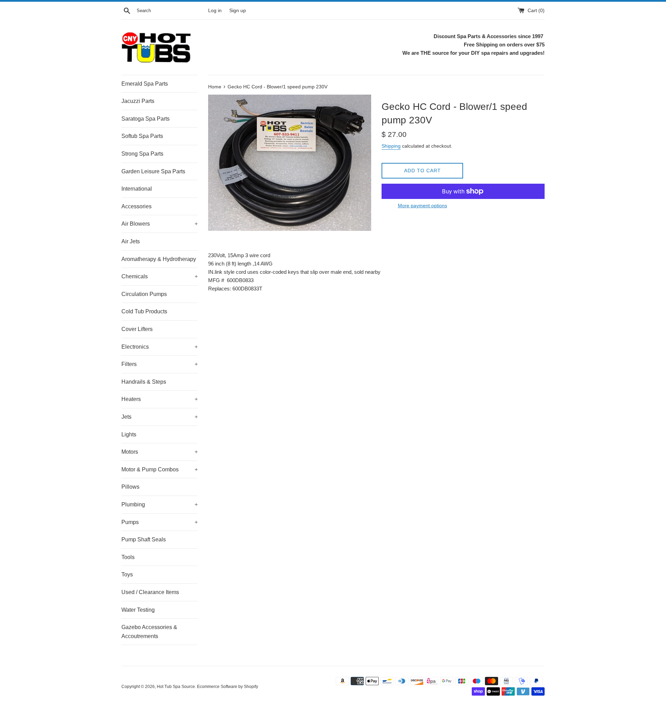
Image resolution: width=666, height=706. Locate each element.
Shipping (391, 146)
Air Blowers (159, 224)
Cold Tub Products (144, 311)
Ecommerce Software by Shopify (227, 686)
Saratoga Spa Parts (145, 119)
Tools (128, 557)
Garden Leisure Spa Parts (153, 171)
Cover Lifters (137, 329)
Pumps (159, 522)
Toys (127, 574)
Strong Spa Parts (142, 154)
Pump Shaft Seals (143, 539)
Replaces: (219, 288)
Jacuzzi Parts (137, 101)
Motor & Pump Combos (159, 469)
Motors (159, 452)
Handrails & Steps (143, 382)
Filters (159, 364)
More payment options (422, 205)
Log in (215, 10)
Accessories (136, 206)
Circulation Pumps (144, 294)
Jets (159, 417)
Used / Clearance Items (150, 592)
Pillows (130, 487)
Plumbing (159, 504)
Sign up (237, 10)
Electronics (159, 347)
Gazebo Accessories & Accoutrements (149, 631)
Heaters (159, 399)
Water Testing (138, 610)
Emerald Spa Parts (144, 84)
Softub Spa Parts (142, 136)
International (136, 189)
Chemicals (159, 276)
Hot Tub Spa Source (176, 686)
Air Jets (130, 241)
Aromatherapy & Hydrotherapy (158, 259)
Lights (128, 434)
